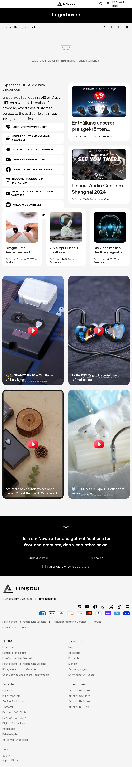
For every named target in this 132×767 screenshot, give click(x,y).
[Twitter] (111, 607)
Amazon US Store (79, 690)
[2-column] (112, 27)
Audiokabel (9, 728)
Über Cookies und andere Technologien (25, 674)
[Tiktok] (119, 607)
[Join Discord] (127, 607)
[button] (108, 4)
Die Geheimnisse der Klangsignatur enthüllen (108, 252)
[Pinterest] (79, 606)
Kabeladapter (10, 734)
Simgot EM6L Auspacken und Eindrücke (18, 252)
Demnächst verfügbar (81, 674)
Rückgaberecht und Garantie (19, 669)
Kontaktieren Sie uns (14, 652)
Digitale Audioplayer (14, 723)
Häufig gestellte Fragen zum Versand (24, 663)
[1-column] (104, 27)
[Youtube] (87, 607)
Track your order (118, 3)
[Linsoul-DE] (66, 4)
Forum (97, 621)
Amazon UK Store (79, 701)
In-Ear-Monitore (11, 696)
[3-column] (119, 27)
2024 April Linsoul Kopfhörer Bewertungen (64, 252)
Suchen (6, 755)
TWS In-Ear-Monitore (14, 701)
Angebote (74, 652)
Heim (71, 647)
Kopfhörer (8, 690)
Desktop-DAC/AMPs (14, 712)
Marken (72, 663)
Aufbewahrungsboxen (15, 739)
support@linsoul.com (15, 760)
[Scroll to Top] (125, 749)
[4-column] (127, 27)
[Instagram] (103, 607)
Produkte (73, 658)
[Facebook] (95, 607)
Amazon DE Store (79, 707)
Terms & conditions (78, 566)
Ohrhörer (7, 707)
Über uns (7, 647)
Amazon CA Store (79, 696)
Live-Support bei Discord (17, 658)
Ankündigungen (77, 669)
